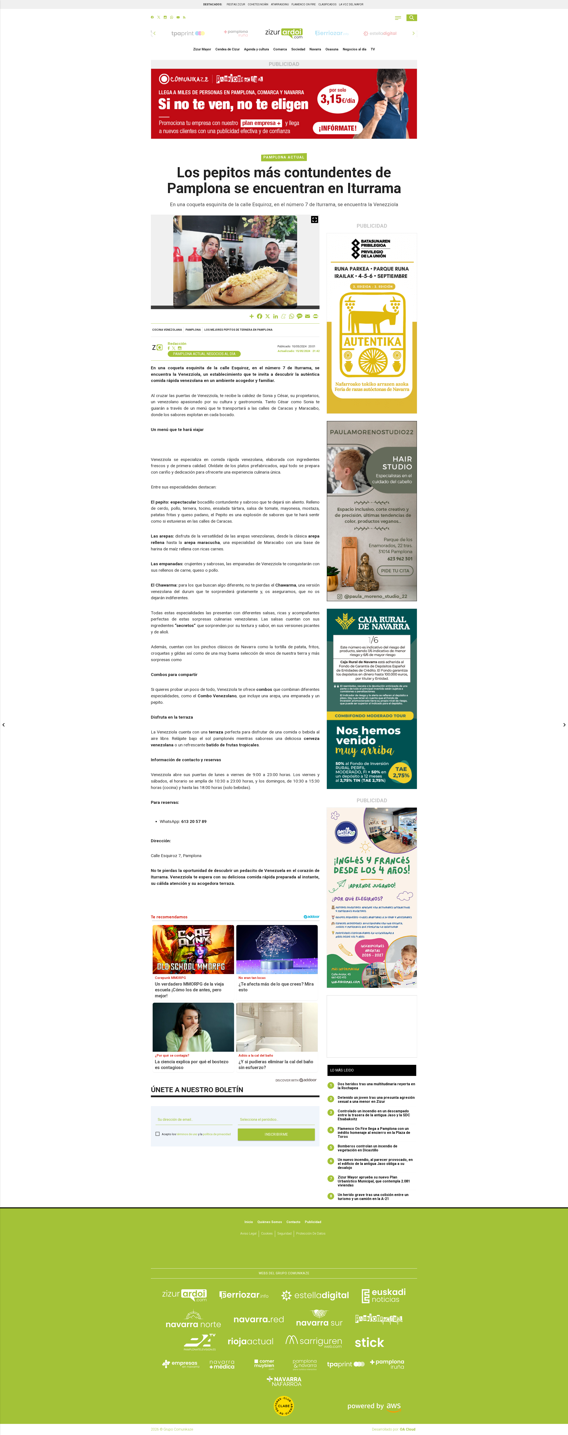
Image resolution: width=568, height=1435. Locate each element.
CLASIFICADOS (327, 4)
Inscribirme (276, 1134)
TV (373, 49)
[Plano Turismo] (304, 1364)
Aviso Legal (248, 1233)
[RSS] (184, 17)
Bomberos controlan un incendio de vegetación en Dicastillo (364, 1148)
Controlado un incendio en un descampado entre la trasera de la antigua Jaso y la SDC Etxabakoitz (370, 1115)
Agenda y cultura (256, 49)
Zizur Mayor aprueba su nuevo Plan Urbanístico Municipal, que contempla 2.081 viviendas (370, 1181)
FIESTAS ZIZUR (236, 4)
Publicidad (313, 1222)
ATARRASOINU (280, 4)
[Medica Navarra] (222, 1364)
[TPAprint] (346, 1364)
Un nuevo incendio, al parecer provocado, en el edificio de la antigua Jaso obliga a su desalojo (371, 1164)
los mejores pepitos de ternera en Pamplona (238, 329)
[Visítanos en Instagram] (165, 17)
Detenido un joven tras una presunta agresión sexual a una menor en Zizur (372, 1100)
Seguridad (284, 1233)
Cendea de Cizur (227, 49)
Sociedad (298, 49)
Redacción (177, 344)
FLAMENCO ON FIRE (304, 4)
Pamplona (193, 329)
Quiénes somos (269, 1222)
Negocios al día (354, 49)
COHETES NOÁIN (258, 4)
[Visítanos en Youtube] (178, 17)
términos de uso (187, 1134)
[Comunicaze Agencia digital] (284, 1254)
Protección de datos (310, 1233)
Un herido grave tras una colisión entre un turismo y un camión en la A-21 (369, 1197)
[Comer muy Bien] (263, 1364)
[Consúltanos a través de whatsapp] (171, 17)
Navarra (315, 49)
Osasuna (331, 49)
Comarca (280, 49)
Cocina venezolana (167, 329)
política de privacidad (217, 1134)
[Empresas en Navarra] (181, 1364)
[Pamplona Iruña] (387, 1364)
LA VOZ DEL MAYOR (351, 4)
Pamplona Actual (284, 157)
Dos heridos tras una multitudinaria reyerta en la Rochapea (372, 1086)
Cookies (267, 1233)
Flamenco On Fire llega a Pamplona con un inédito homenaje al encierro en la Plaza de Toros (370, 1133)
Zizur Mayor (202, 49)
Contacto (293, 1222)
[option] (284, 33)
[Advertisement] (372, 1026)
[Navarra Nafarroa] (284, 1381)
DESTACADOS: (212, 4)
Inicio (249, 1222)
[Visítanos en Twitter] (158, 17)
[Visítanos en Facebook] (152, 17)
